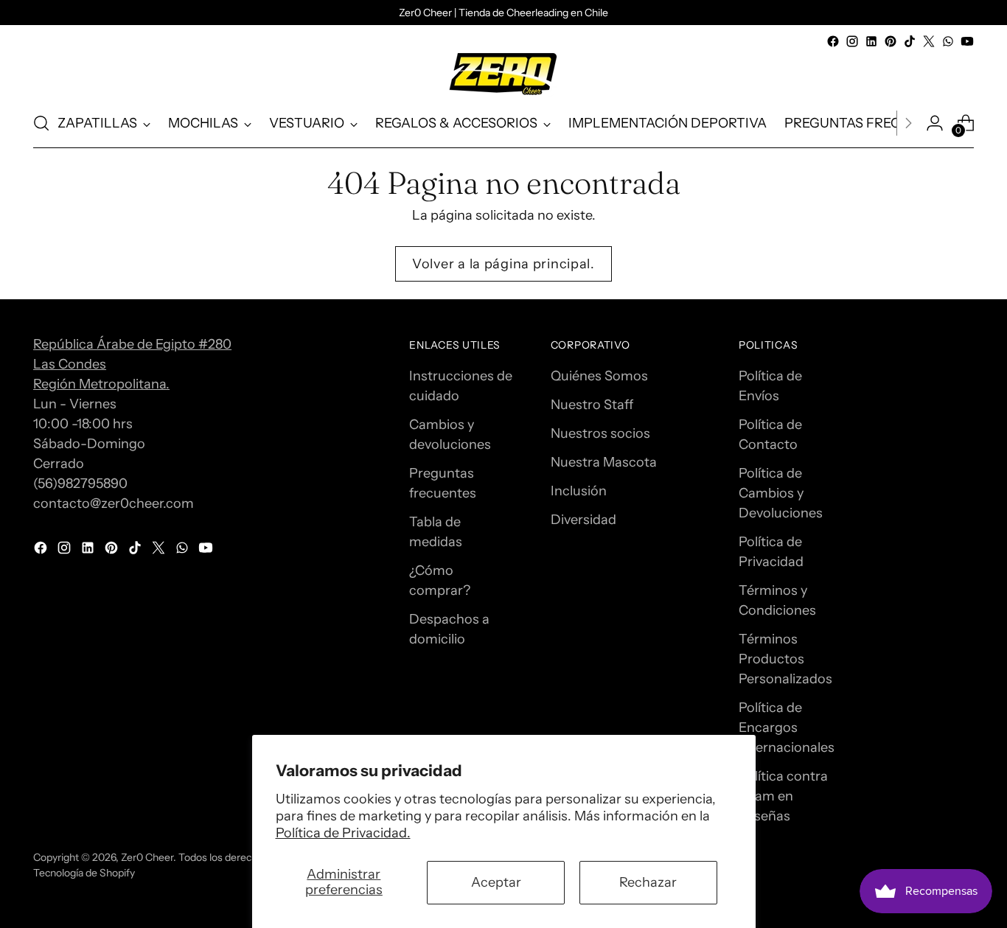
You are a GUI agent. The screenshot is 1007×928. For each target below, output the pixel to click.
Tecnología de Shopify (84, 872)
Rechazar (648, 882)
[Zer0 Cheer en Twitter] (928, 41)
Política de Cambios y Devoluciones (781, 493)
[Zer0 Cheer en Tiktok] (909, 41)
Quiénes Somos (599, 376)
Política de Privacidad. (343, 833)
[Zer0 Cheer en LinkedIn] (871, 41)
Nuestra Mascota (604, 462)
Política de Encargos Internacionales (786, 728)
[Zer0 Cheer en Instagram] (852, 41)
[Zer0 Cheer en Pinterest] (890, 41)
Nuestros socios (600, 433)
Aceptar (496, 882)
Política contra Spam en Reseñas (783, 796)
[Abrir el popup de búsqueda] (41, 123)
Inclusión (579, 491)
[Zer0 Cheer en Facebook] (833, 41)
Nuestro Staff (592, 405)
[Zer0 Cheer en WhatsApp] (948, 41)
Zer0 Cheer (147, 857)
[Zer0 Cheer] (503, 75)
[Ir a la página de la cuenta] (934, 123)
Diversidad (583, 520)
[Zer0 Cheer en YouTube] (967, 41)
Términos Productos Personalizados (785, 659)
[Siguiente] (908, 123)
